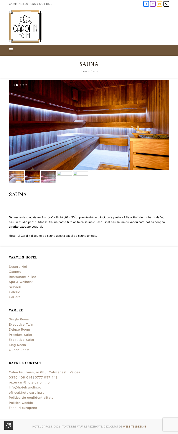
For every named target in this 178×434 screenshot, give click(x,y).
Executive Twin (21, 324)
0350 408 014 (20, 377)
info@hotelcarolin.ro (25, 387)
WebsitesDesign (134, 426)
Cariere (15, 297)
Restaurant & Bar (22, 277)
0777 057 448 (46, 377)
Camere (15, 271)
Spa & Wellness (21, 282)
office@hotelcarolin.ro (26, 392)
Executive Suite (21, 339)
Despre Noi (18, 266)
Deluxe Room (19, 329)
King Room (17, 345)
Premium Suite (20, 334)
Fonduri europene (23, 408)
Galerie (14, 292)
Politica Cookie (21, 403)
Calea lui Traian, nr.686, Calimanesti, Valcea (44, 372)
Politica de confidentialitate (31, 397)
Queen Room (19, 350)
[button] (12, 50)
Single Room (19, 319)
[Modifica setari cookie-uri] (8, 425)
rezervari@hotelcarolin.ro (29, 382)
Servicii (15, 287)
